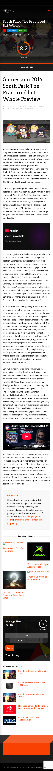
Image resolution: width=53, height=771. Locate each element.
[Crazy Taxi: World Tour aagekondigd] (9, 724)
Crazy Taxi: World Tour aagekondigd (29, 718)
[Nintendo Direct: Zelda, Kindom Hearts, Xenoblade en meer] (9, 713)
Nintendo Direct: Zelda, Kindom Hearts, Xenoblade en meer (33, 707)
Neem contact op (42, 767)
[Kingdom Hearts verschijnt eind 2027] (9, 678)
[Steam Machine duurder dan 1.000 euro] (9, 689)
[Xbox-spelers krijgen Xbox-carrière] (38, 559)
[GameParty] (8, 12)
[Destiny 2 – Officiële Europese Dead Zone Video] (14, 588)
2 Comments (40, 106)
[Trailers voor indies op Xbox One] (38, 570)
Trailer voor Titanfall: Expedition (13, 549)
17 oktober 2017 (20, 35)
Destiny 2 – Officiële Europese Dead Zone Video (13, 595)
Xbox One (22, 30)
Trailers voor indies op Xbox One (37, 578)
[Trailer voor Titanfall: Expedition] (14, 542)
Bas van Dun (9, 106)
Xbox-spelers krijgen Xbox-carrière (38, 565)
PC (4, 30)
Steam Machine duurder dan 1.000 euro (32, 683)
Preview (23, 109)
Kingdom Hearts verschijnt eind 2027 (33, 672)
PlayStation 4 (12, 30)
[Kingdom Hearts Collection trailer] (9, 701)
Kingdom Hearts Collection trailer (31, 695)
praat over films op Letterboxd (28, 519)
